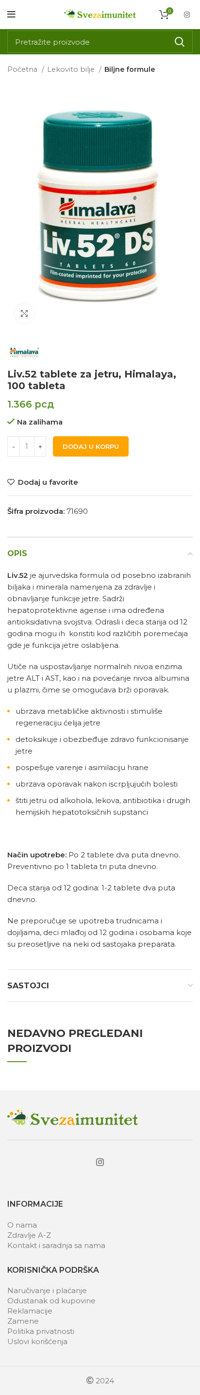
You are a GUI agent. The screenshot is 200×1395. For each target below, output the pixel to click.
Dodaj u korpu (91, 446)
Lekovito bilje (72, 69)
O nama (22, 1225)
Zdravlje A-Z (29, 1235)
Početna (23, 69)
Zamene (23, 1321)
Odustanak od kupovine (51, 1300)
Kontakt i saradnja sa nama (56, 1245)
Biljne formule (129, 69)
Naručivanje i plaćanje (47, 1290)
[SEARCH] (179, 42)
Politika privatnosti (40, 1331)
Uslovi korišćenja (37, 1341)
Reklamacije (29, 1310)
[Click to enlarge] (24, 313)
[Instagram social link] (187, 14)
